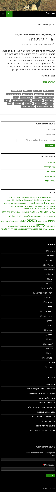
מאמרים (51, 256)
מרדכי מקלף (50, 181)
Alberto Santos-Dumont (45, 197)
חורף (50, 353)
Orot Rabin (16, 91)
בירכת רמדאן (27, 94)
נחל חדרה (18, 103)
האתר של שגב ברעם (47, 403)
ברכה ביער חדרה (26, 97)
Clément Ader (15, 197)
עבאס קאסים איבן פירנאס (25, 226)
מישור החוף (47, 316)
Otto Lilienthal (12, 200)
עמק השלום (11, 226)
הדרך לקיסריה (42, 39)
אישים (52, 251)
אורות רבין (49, 94)
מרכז (50, 321)
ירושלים (49, 302)
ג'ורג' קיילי (11, 212)
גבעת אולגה (48, 100)
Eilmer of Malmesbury (46, 200)
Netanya (27, 91)
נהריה (18, 221)
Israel (22, 200)
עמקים (49, 330)
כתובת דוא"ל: (49, 140)
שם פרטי (51, 129)
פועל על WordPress (48, 489)
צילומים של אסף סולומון (45, 426)
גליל (50, 284)
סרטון (40, 225)
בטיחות (38, 209)
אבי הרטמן (36, 44)
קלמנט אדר (33, 229)
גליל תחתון (48, 288)
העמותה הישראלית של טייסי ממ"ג (41, 407)
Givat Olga (48, 91)
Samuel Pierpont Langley (24, 203)
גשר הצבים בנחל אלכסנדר (20, 100)
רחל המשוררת (49, 167)
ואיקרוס (42, 216)
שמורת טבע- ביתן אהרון (44, 106)
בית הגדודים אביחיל (13, 94)
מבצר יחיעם (42, 221)
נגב (51, 325)
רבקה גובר (51, 172)
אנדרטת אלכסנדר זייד (48, 208)
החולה (49, 298)
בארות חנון (38, 94)
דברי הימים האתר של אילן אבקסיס (41, 393)
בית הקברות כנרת (44, 211)
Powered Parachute (44, 203)
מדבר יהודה (47, 311)
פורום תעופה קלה (48, 421)
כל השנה (48, 35)
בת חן (15, 97)
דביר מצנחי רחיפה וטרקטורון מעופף (41, 389)
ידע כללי (50, 265)
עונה (20, 35)
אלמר (37, 206)
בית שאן (29, 212)
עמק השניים (51, 229)
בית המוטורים (29, 209)
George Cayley (31, 200)
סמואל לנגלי (50, 226)
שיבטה (16, 229)
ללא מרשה (40, 35)
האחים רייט (50, 216)
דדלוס (4, 212)
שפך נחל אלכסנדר (28, 106)
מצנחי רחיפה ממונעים (46, 412)
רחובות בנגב (24, 229)
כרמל (50, 307)
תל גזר (10, 229)
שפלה (50, 335)
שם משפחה (50, 135)
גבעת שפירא (37, 100)
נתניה (9, 103)
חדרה (6, 100)
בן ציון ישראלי (20, 212)
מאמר (51, 220)
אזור (53, 35)
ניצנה (3, 221)
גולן (50, 279)
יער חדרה (28, 103)
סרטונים (25, 35)
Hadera (37, 91)
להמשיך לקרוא (47, 82)
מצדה (23, 221)
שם (53, 455)
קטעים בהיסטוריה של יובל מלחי (42, 431)
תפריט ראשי (3, 14)
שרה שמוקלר (50, 176)
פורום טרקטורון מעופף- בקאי (43, 417)
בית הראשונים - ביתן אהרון (43, 97)
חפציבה (49, 103)
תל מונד (4, 229)
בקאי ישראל (50, 384)
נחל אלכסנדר (11, 221)
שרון (16, 35)
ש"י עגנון (51, 162)
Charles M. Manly (28, 197)
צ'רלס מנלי (43, 229)
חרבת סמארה (39, 103)
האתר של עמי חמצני (47, 398)
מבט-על (50, 14)
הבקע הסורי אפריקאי (44, 293)
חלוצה (25, 216)
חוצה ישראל (33, 216)
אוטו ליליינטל (8, 203)
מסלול (32, 220)
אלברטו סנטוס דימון (47, 206)
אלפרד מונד (29, 206)
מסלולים (32, 35)
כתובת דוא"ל (49, 465)
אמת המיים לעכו (17, 206)
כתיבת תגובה (24, 44)
